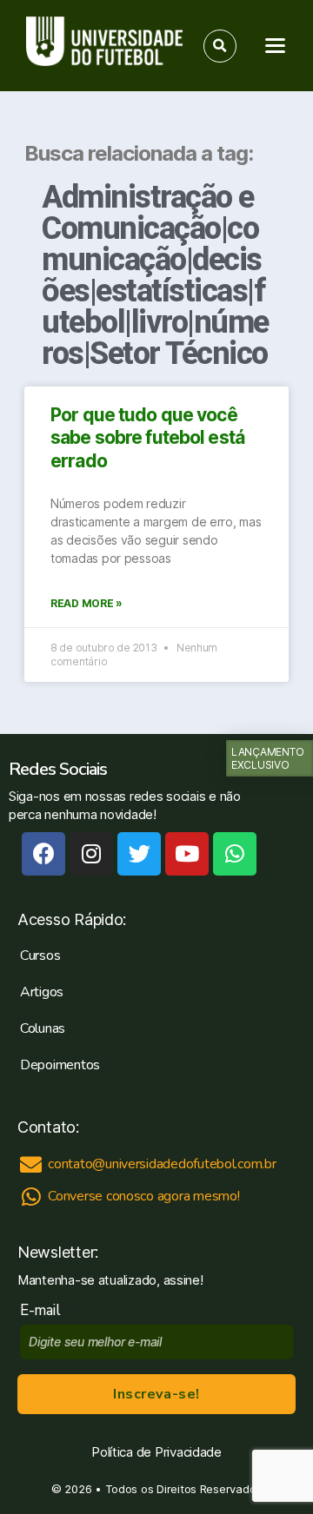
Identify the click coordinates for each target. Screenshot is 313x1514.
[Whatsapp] (234, 854)
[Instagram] (91, 854)
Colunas (42, 1028)
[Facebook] (43, 854)
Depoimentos (60, 1064)
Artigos (41, 992)
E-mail (44, 1310)
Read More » (86, 603)
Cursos (40, 955)
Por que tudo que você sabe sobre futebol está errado (147, 438)
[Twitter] (139, 854)
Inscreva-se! (156, 1394)
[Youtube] (187, 854)
